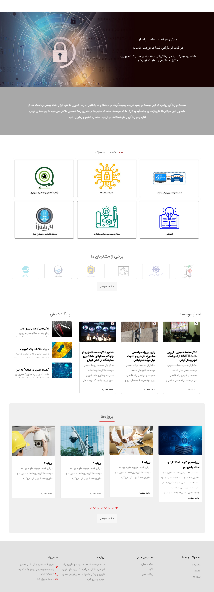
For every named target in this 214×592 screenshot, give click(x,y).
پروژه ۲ (146, 462)
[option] (188, 271)
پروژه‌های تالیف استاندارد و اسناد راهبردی (183, 465)
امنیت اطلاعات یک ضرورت (34, 349)
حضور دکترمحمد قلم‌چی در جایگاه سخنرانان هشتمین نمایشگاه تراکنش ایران (98, 356)
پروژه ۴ (48, 463)
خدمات (197, 571)
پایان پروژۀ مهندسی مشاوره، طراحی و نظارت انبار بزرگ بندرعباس (141, 356)
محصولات (196, 565)
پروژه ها (197, 577)
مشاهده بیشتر (107, 287)
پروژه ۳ (96, 463)
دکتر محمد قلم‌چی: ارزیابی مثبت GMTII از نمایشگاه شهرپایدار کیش (182, 356)
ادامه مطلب (191, 390)
